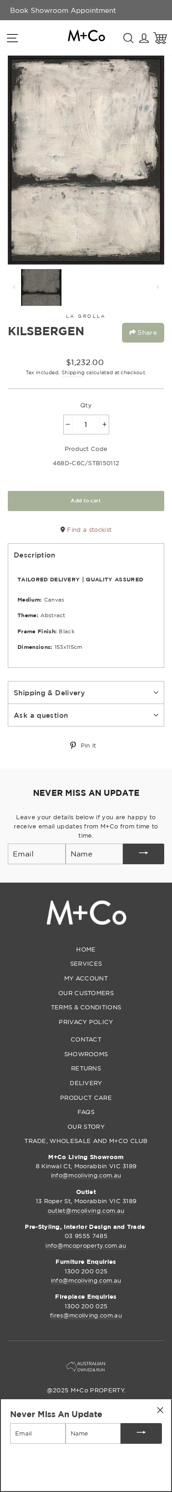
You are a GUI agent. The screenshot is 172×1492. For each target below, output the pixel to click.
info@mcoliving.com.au (86, 1175)
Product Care (86, 1097)
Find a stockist (88, 529)
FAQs (86, 1112)
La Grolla (86, 316)
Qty (86, 405)
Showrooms (86, 1054)
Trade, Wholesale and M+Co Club (86, 1140)
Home (85, 949)
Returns (86, 1068)
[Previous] (14, 287)
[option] (63, 10)
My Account (86, 978)
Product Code (86, 448)
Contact (86, 1039)
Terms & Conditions (86, 1007)
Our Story (86, 1126)
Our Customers (86, 993)
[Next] (157, 287)
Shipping (73, 372)
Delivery (86, 1083)
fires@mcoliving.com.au (86, 1315)
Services (86, 963)
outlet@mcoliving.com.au (86, 1210)
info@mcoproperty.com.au (85, 1245)
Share (146, 332)
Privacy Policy (86, 1022)
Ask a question (41, 715)
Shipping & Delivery (49, 692)
